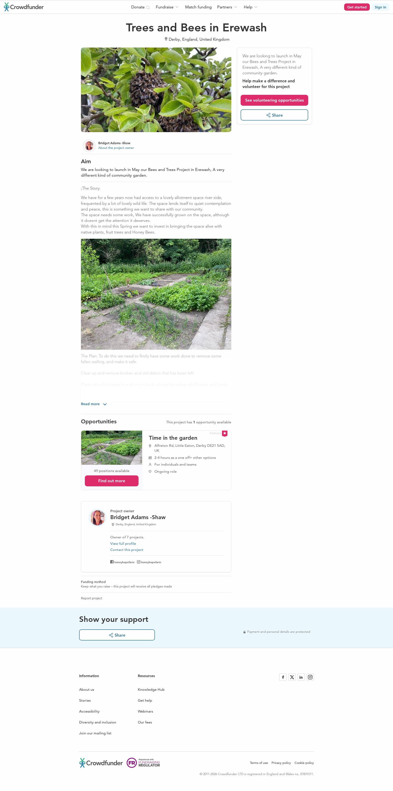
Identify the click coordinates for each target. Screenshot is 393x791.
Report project (91, 598)
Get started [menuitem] (357, 7)
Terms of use (259, 763)
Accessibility (89, 711)
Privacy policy (281, 763)
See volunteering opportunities (274, 100)
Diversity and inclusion (97, 722)
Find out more (111, 480)
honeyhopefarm (124, 562)
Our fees (145, 722)
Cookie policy (304, 763)
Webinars (145, 711)
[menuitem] (167, 7)
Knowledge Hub (151, 689)
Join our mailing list (95, 733)
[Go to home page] (24, 6)
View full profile (123, 543)
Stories (85, 700)
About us (86, 689)
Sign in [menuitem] (380, 7)
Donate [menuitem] (138, 7)
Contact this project (126, 549)
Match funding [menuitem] (198, 7)
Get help (145, 700)
